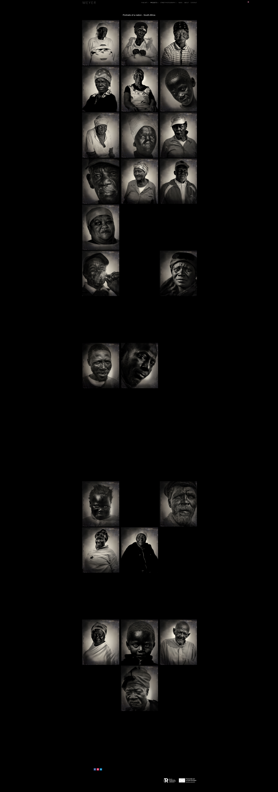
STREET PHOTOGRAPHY (167, 2)
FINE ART (144, 2)
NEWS (180, 2)
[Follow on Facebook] (95, 769)
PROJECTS (153, 2)
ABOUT (186, 2)
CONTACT (194, 2)
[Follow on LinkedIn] (101, 769)
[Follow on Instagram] (98, 769)
